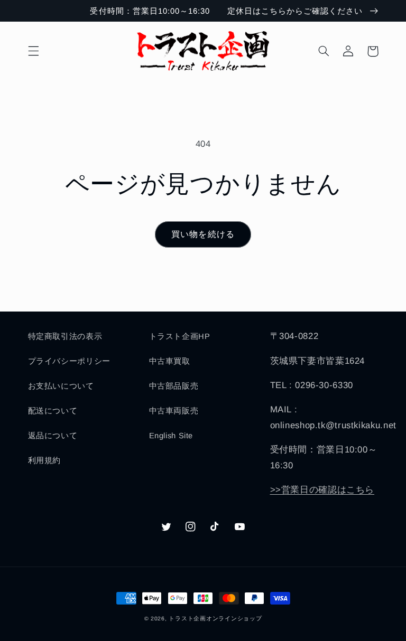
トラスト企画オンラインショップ (215, 618)
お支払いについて (61, 386)
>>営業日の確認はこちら (322, 490)
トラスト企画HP (179, 336)
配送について (53, 411)
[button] (33, 51)
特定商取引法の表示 (65, 336)
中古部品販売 (174, 386)
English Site (171, 435)
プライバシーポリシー (69, 361)
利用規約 (44, 460)
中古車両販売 (174, 411)
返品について (53, 435)
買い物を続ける (202, 234)
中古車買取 (169, 361)
